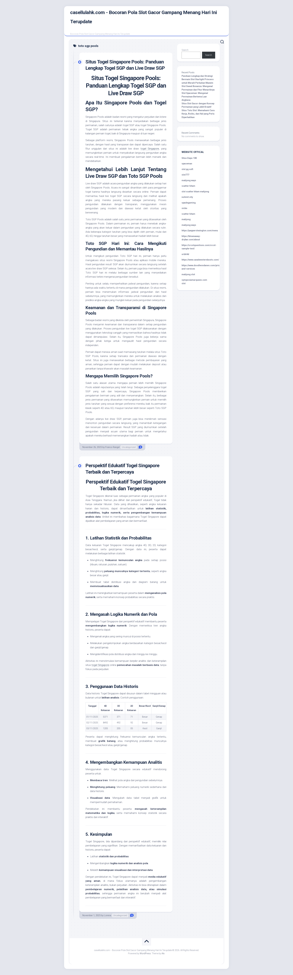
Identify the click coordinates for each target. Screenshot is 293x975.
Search (185, 50)
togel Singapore (100, 665)
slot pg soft (187, 169)
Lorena (107, 915)
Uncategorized (129, 447)
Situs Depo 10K (189, 158)
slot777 (185, 175)
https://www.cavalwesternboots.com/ (200, 260)
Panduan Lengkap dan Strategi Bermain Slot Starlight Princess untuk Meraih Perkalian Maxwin (198, 79)
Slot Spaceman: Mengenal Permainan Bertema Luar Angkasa (195, 96)
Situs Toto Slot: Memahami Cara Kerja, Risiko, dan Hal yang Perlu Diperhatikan (198, 113)
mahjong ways (189, 180)
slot (184, 283)
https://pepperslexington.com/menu (200, 230)
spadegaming (189, 202)
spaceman (187, 163)
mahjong (186, 219)
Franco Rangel (112, 447)
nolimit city (187, 197)
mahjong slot (188, 274)
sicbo (184, 208)
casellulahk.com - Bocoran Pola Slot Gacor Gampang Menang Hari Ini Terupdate (143, 16)
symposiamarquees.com (194, 280)
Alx (163, 953)
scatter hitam (188, 186)
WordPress (145, 953)
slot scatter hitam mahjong (195, 191)
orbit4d (185, 254)
